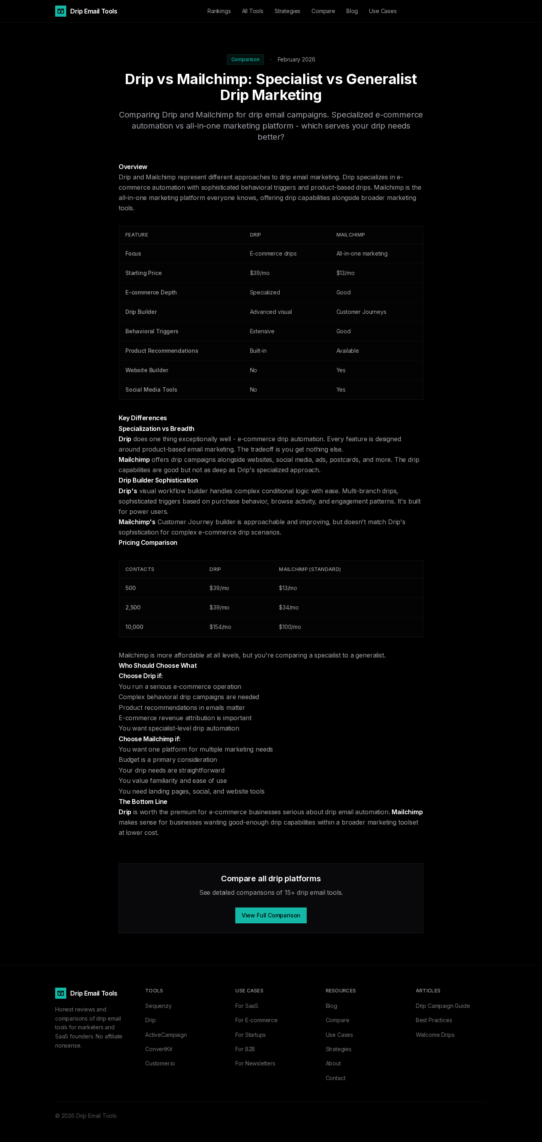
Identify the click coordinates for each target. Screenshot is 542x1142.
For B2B (245, 1049)
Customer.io (160, 1063)
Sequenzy (158, 1005)
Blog (352, 11)
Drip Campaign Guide (443, 1005)
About (333, 1063)
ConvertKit (158, 1049)
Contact (336, 1078)
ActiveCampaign (166, 1034)
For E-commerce (256, 1020)
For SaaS (246, 1005)
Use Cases (382, 11)
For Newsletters (255, 1063)
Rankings (219, 11)
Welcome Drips (435, 1034)
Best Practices (434, 1020)
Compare (323, 11)
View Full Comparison (271, 915)
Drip (150, 1020)
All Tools (252, 11)
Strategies (287, 11)
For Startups (250, 1034)
